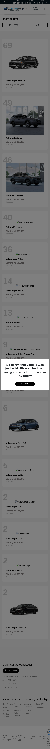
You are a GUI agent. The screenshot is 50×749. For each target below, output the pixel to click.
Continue (25, 384)
